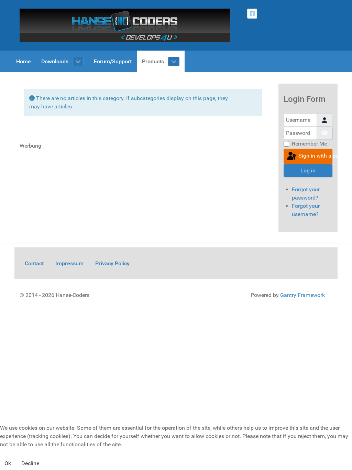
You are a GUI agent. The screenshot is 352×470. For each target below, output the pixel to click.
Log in (308, 170)
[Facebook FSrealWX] (252, 14)
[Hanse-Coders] (125, 25)
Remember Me (309, 143)
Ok (7, 463)
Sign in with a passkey (314, 156)
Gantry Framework (302, 295)
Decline (30, 463)
